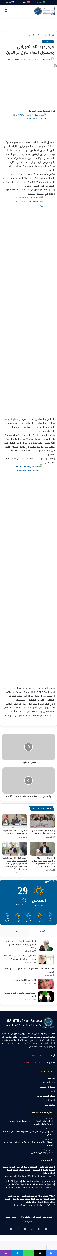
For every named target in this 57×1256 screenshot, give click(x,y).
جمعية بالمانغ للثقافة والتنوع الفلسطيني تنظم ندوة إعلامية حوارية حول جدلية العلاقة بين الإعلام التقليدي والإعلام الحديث (15, 864)
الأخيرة (43, 932)
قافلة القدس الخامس (45, 1096)
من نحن (51, 1078)
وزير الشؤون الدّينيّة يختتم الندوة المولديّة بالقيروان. (43, 832)
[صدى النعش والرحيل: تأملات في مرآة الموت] (46, 996)
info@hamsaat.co (28, 1063)
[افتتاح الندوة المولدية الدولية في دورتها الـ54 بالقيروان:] (14, 821)
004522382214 (39, 1056)
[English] (13, 2)
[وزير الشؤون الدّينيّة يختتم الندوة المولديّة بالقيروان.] (42, 821)
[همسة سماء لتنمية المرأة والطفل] (44, 11)
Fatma (48, 59)
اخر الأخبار (39, 35)
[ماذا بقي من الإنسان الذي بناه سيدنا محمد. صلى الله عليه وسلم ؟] (46, 959)
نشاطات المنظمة (47, 1087)
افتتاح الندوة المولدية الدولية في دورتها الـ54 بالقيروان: (14, 832)
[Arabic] (44, 2)
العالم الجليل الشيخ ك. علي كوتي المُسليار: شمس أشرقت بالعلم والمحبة (21, 945)
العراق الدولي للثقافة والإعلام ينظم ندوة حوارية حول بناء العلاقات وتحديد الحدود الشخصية (43, 862)
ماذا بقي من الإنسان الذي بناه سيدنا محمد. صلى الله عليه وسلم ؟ (20, 957)
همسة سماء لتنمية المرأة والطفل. (37, 1217)
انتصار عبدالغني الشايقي (25, 980)
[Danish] (28, 2)
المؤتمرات (50, 1100)
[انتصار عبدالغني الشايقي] (46, 984)
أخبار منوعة (29, 35)
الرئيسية (48, 35)
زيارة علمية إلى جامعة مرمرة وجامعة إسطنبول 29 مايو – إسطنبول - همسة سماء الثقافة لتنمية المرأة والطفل (30, 1183)
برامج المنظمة (49, 1082)
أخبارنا (52, 1091)
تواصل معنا (50, 1105)
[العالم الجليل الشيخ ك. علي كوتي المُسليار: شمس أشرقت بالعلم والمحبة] (46, 945)
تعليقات (14, 932)
